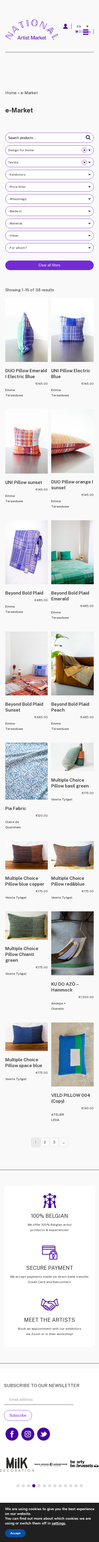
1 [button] (18, 1485)
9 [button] (60, 1485)
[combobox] (49, 150)
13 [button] (81, 1485)
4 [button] (33, 1485)
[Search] (88, 137)
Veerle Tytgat (61, 799)
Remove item (84, 150)
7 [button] (49, 1485)
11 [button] (70, 1485)
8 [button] (54, 1485)
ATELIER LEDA (57, 1117)
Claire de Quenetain (13, 824)
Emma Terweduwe (14, 392)
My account (65, 26)
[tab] (18, 1485)
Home (11, 92)
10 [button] (65, 1485)
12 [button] (76, 1485)
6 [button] (44, 1485)
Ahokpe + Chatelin (58, 1006)
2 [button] (23, 1485)
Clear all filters (49, 265)
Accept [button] (15, 1533)
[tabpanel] (50, 1465)
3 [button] (28, 1485)
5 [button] (39, 1485)
